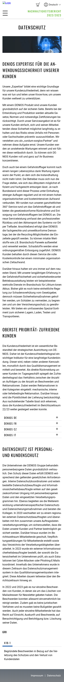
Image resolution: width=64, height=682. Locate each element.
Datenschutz (54, 675)
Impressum (37, 675)
